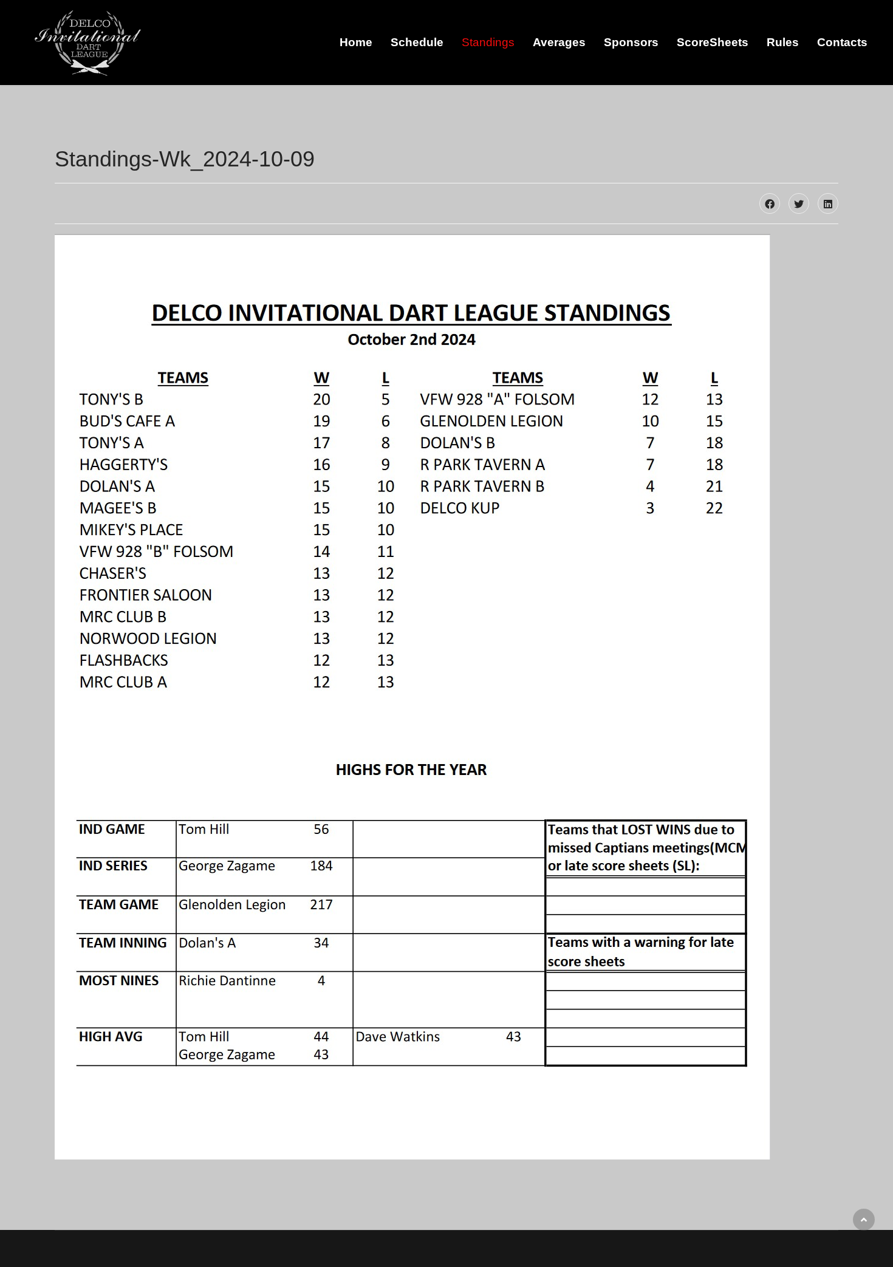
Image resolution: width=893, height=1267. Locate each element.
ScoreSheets (712, 42)
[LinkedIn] (828, 203)
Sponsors (631, 42)
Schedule (417, 42)
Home (356, 42)
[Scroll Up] (864, 1220)
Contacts (842, 42)
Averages (559, 42)
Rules (783, 42)
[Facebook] (769, 203)
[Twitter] (799, 203)
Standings (488, 42)
